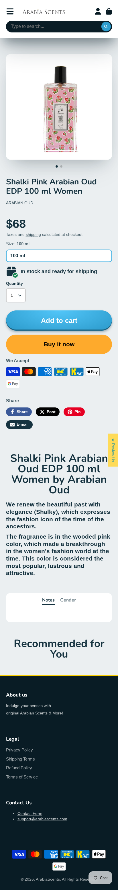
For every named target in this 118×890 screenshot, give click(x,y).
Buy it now (59, 344)
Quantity (14, 283)
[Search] (106, 27)
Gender (68, 600)
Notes (48, 600)
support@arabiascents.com (42, 819)
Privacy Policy (19, 749)
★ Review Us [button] (113, 450)
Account (98, 11)
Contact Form (29, 813)
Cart (108, 11)
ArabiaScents (48, 879)
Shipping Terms (20, 759)
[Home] (43, 11)
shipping (33, 234)
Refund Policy (19, 767)
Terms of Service (22, 776)
